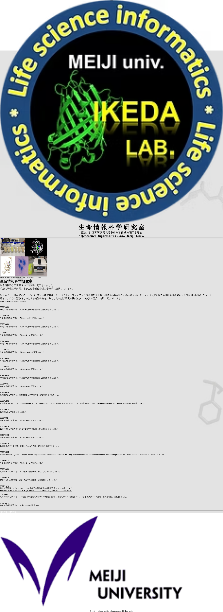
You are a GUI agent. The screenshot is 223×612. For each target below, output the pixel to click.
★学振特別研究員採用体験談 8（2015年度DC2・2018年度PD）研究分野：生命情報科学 (36, 491)
